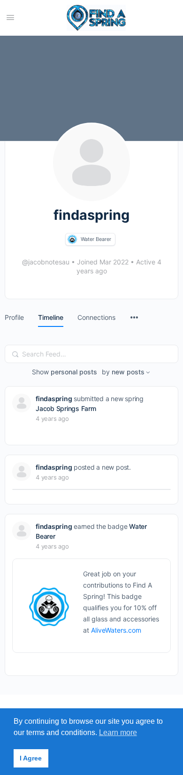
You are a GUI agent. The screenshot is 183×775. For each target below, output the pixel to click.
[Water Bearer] (72, 239)
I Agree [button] (31, 758)
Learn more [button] (118, 732)
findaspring (54, 399)
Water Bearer (96, 239)
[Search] (15, 354)
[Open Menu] (10, 17)
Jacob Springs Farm (66, 408)
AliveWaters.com (116, 630)
